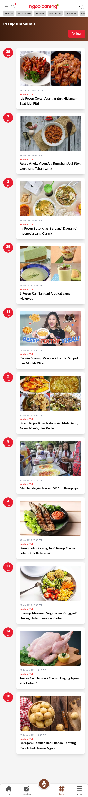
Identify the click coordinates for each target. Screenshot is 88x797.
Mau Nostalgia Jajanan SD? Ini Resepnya (49, 488)
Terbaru (9, 13)
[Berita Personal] (44, 784)
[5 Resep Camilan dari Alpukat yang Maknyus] (50, 263)
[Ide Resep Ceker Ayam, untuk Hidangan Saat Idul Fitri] (50, 68)
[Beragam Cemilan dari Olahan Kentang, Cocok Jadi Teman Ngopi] (50, 713)
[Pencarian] (81, 6)
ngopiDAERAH (24, 13)
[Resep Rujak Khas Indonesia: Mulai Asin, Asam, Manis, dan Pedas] (50, 393)
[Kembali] (6, 6)
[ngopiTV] (13, 6)
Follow (76, 33)
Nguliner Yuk (26, 94)
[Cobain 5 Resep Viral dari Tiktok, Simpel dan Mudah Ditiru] (50, 328)
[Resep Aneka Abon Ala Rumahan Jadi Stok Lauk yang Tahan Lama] (50, 133)
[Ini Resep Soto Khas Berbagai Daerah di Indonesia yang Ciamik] (50, 198)
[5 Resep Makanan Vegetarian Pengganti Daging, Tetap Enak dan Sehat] (50, 583)
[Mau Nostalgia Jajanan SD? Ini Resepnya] (50, 458)
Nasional (40, 13)
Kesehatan (71, 13)
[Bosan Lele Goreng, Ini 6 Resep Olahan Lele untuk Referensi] (50, 518)
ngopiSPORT (55, 13)
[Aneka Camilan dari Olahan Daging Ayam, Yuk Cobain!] (50, 648)
